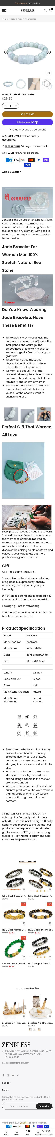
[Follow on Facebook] (3, 1075)
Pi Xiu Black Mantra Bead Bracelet (19, 929)
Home (5, 19)
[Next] (49, 52)
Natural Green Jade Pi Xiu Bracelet (20, 963)
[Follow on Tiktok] (18, 1075)
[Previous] (6, 52)
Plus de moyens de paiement (27, 129)
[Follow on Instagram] (8, 1075)
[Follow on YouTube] (13, 1075)
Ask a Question (11, 172)
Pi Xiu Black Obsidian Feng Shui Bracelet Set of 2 (26, 896)
